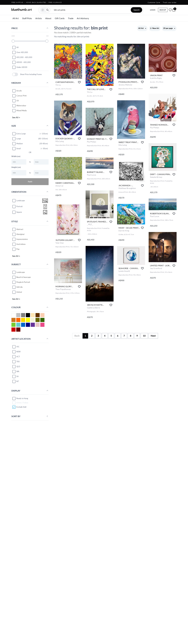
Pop (17, 249)
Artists (38, 18)
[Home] (21, 9)
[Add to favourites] (79, 82)
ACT (18, 356)
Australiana (20, 244)
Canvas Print (21, 96)
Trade (70, 18)
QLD (18, 366)
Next (153, 335)
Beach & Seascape (23, 277)
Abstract (19, 229)
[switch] (15, 74)
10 (144, 335)
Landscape (20, 272)
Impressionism (22, 239)
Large (18, 138)
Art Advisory (83, 18)
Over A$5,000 (22, 52)
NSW (18, 351)
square (19, 212)
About (48, 18)
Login (152, 10)
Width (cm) (15, 156)
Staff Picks (27, 18)
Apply (30, 181)
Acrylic (19, 91)
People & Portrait (23, 282)
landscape (20, 201)
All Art (16, 18)
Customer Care (154, 2)
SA (17, 376)
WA (17, 371)
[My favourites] (170, 9)
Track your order (170, 2)
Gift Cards (60, 18)
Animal (19, 292)
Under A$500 (21, 67)
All (17, 47)
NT (17, 381)
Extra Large (21, 134)
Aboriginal (20, 234)
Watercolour (21, 105)
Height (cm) (16, 167)
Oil (17, 100)
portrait (19, 206)
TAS (18, 361)
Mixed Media (21, 110)
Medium (19, 143)
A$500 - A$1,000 (23, 62)
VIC (17, 347)
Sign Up (163, 10)
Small (18, 148)
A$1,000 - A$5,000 (24, 57)
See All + (16, 117)
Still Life (19, 287)
